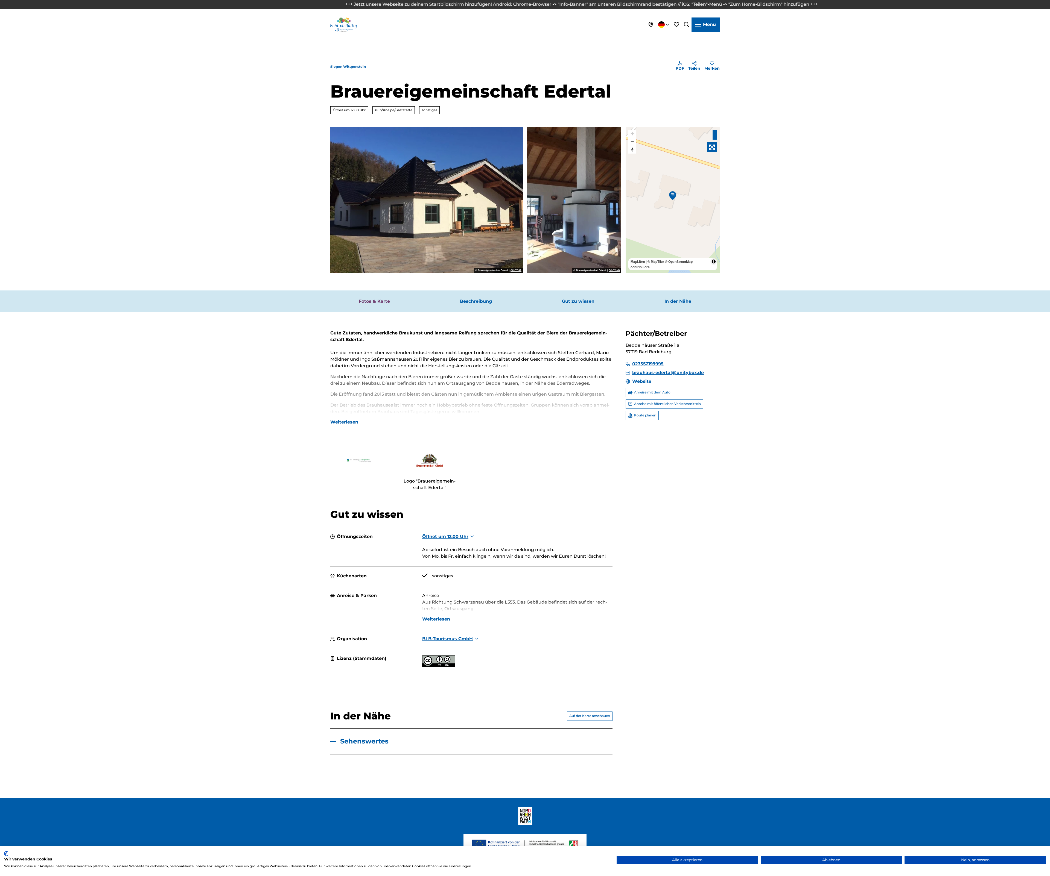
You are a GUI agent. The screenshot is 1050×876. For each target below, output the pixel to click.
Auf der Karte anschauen (589, 716)
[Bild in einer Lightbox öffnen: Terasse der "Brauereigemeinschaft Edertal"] (426, 200)
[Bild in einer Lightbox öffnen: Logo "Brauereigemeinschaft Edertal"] (429, 460)
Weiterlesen (344, 422)
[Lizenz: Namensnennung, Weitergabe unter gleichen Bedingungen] (438, 665)
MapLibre (638, 261)
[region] (673, 200)
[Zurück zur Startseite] (343, 24)
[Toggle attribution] (713, 261)
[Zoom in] (632, 134)
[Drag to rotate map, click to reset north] (632, 150)
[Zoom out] (632, 142)
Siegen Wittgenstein (348, 66)
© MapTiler (656, 261)
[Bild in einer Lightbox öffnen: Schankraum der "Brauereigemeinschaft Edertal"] (574, 200)
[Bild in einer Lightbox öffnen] (359, 460)
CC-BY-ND (614, 270)
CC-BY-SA (516, 270)
